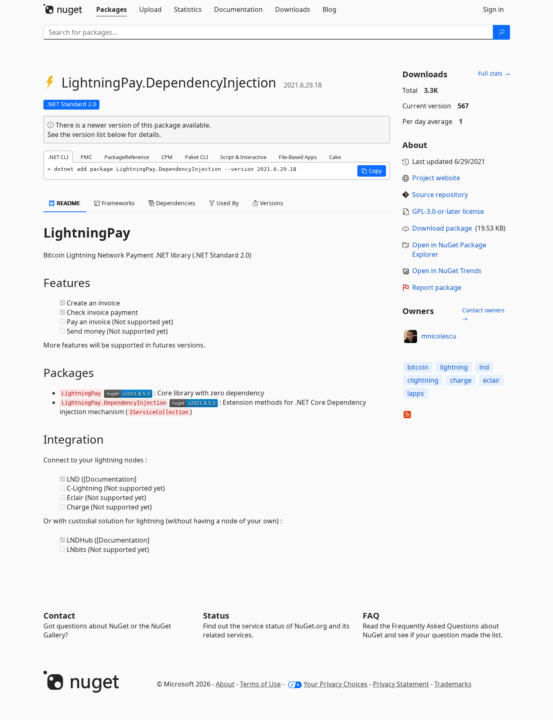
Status (216, 615)
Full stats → (494, 73)
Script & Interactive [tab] (243, 157)
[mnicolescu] (410, 336)
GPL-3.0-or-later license (448, 211)
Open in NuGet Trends (446, 270)
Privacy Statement (401, 684)
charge (461, 380)
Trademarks (453, 684)
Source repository (440, 194)
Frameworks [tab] (117, 203)
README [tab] (67, 203)
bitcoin (418, 367)
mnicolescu (438, 336)
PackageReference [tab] (126, 157)
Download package (442, 228)
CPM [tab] (167, 157)
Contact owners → (483, 314)
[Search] (501, 32)
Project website (436, 177)
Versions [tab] (270, 203)
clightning (422, 380)
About (225, 684)
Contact (59, 615)
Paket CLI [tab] (196, 157)
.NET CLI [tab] (58, 157)
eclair (491, 380)
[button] (371, 171)
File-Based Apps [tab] (298, 157)
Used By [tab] (227, 203)
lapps (415, 393)
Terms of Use (260, 684)
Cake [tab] (335, 157)
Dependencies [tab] (174, 203)
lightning (454, 367)
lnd (484, 367)
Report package (436, 287)
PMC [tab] (86, 157)
